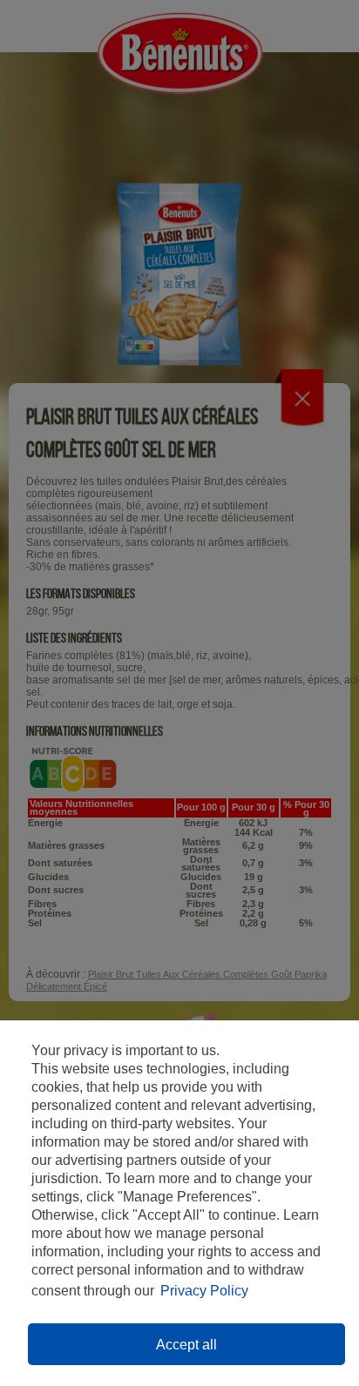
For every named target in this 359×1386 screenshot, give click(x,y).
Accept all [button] (186, 1344)
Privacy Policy (204, 1290)
